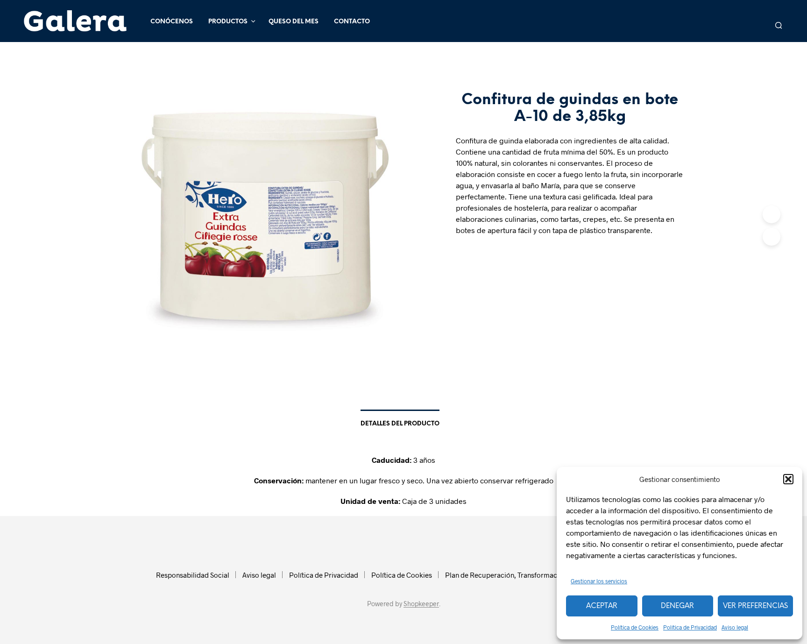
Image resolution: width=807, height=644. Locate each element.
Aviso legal (735, 627)
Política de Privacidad (690, 627)
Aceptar (601, 606)
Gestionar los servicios (599, 581)
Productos (228, 22)
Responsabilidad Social (192, 575)
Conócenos (171, 22)
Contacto (352, 22)
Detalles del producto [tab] (400, 424)
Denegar (677, 606)
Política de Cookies (634, 627)
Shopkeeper (421, 604)
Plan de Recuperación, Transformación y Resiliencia (526, 575)
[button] (788, 479)
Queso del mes (294, 22)
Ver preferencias (755, 606)
